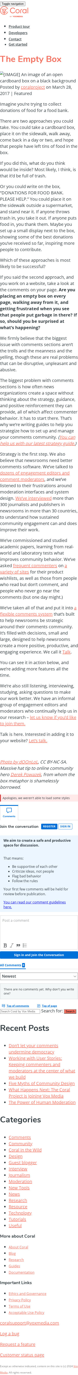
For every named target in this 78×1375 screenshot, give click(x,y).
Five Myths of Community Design (42, 1083)
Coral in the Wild (25, 1150)
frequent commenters (35, 565)
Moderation (20, 1181)
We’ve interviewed (33, 498)
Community (20, 1144)
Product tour (19, 26)
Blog (12, 1253)
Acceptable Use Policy (26, 1312)
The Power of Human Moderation (42, 1102)
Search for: (52, 1011)
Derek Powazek (25, 774)
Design (16, 1156)
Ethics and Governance (27, 1293)
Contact (15, 39)
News (14, 1194)
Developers (18, 32)
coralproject (33, 87)
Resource (18, 1207)
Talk (66, 652)
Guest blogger (23, 1162)
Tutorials (17, 1219)
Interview (18, 1169)
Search (70, 1011)
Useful (15, 1225)
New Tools (19, 1188)
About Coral (18, 1247)
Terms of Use (19, 1306)
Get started (18, 44)
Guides (14, 1266)
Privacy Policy (20, 1300)
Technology (20, 1213)
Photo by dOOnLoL (19, 762)
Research (18, 1200)
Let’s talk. (38, 740)
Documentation (21, 1272)
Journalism (19, 1175)
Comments (20, 1137)
